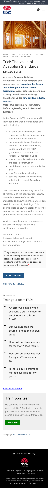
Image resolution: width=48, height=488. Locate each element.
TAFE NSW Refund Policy (13, 284)
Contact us (21, 453)
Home (5, 54)
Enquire (13, 422)
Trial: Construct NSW (21, 54)
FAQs (33, 453)
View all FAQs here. (12, 388)
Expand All (9, 295)
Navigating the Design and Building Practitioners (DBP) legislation (23, 87)
